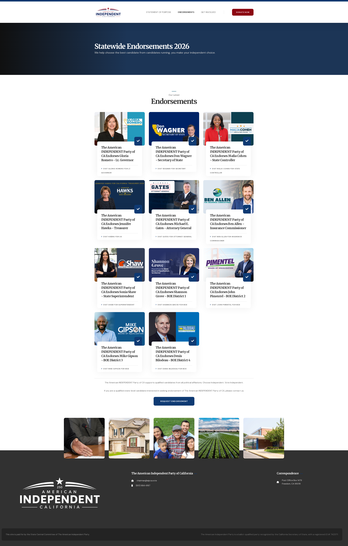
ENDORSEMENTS (186, 12)
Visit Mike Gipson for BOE (116, 369)
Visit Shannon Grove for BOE (172, 305)
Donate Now (242, 12)
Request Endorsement (174, 401)
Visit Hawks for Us (112, 237)
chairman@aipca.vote (147, 480)
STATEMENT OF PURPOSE (158, 12)
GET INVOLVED (208, 12)
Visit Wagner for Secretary (172, 169)
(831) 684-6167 (143, 485)
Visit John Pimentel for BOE (226, 305)
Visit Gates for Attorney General (175, 237)
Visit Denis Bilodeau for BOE (172, 369)
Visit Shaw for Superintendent (118, 305)
